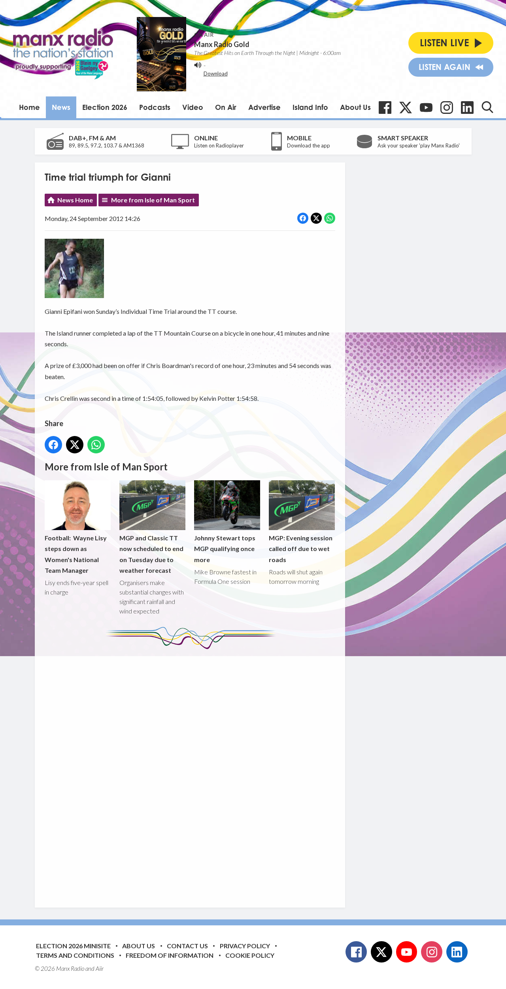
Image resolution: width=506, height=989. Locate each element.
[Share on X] (316, 218)
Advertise (264, 107)
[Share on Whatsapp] (329, 218)
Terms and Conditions (75, 955)
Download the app (308, 145)
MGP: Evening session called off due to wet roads (300, 548)
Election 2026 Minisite (73, 945)
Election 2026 (104, 107)
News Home (75, 200)
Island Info (310, 107)
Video (192, 107)
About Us (355, 107)
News (61, 107)
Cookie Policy (249, 955)
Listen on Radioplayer (219, 145)
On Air (225, 107)
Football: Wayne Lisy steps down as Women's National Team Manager (76, 554)
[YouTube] (426, 107)
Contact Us (187, 945)
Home (29, 107)
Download (216, 73)
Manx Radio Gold (221, 44)
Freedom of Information (169, 955)
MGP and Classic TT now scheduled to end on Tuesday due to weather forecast (151, 554)
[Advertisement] (193, 772)
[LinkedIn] (467, 107)
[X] (405, 107)
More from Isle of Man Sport (153, 200)
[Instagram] (446, 107)
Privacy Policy (245, 945)
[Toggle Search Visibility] (487, 107)
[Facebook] (385, 107)
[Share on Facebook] (302, 218)
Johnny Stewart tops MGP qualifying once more (224, 548)
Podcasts (154, 107)
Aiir (100, 968)
